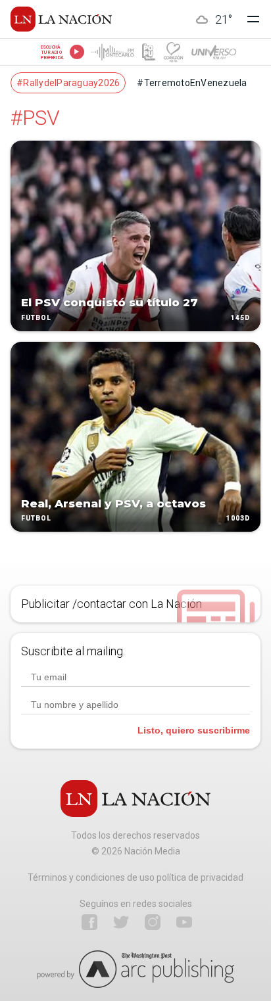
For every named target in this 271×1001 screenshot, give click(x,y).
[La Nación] (61, 19)
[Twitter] (121, 922)
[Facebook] (89, 922)
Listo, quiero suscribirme (193, 730)
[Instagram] (152, 922)
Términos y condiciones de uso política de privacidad (135, 877)
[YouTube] (184, 922)
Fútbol (36, 317)
